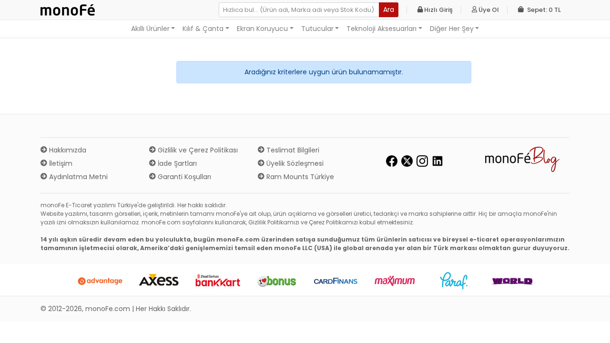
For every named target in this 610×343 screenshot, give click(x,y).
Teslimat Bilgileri (291, 150)
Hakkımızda (66, 150)
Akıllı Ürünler (150, 28)
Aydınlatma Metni (77, 177)
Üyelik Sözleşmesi (294, 163)
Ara (388, 9)
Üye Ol (488, 9)
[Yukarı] (592, 328)
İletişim (59, 163)
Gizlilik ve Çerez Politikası (197, 150)
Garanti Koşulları (183, 177)
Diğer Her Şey (452, 28)
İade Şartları (176, 163)
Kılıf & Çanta (203, 28)
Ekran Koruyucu (262, 28)
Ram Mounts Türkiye (299, 177)
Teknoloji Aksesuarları (381, 28)
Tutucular (317, 28)
